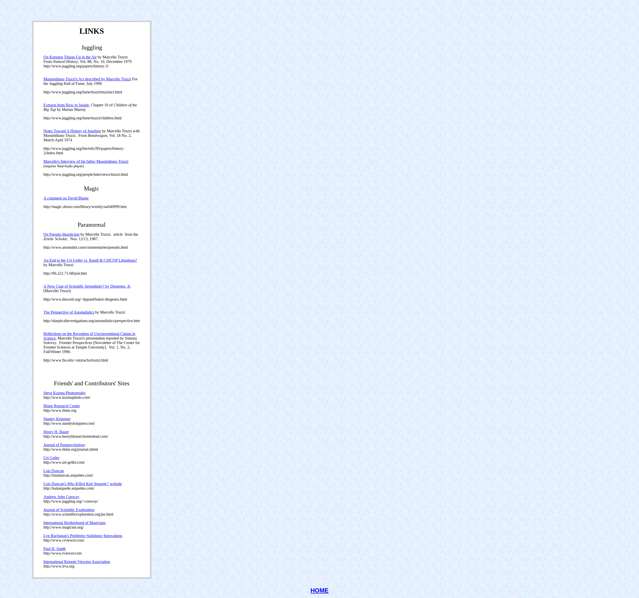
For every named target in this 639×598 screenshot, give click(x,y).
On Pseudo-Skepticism (61, 234)
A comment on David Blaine (66, 198)
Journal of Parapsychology (64, 445)
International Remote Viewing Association (76, 562)
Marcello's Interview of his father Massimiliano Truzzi (85, 161)
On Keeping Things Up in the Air (70, 57)
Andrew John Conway (61, 497)
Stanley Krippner (56, 419)
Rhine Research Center (61, 406)
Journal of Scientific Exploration (68, 510)
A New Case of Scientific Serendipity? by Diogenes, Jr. (87, 286)
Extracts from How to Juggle (66, 105)
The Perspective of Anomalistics (68, 312)
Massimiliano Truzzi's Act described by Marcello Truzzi (87, 79)
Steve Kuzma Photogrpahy (64, 393)
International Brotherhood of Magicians (74, 523)
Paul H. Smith (54, 549)
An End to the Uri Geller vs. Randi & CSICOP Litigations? (90, 260)
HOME (319, 590)
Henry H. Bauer (56, 432)
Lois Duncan (53, 471)
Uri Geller (51, 458)
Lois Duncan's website (82, 484)
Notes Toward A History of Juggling (72, 131)
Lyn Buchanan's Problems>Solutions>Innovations (82, 536)
